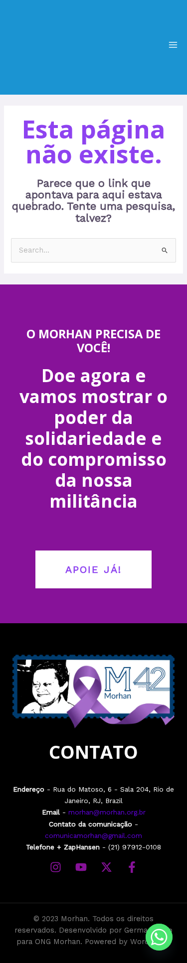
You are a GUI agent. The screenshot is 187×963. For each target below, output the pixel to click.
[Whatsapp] (159, 937)
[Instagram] (55, 867)
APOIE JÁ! (93, 569)
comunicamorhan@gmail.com (93, 835)
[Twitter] (106, 867)
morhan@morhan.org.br (107, 812)
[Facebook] (132, 867)
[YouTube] (81, 867)
